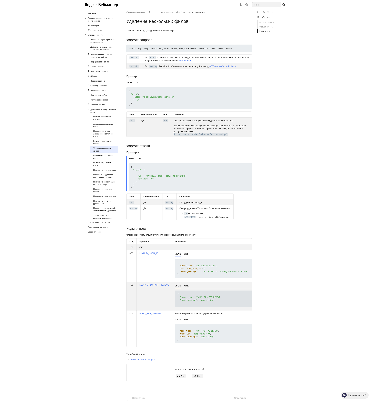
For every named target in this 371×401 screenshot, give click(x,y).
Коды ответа (264, 31)
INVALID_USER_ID (148, 253)
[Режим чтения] (258, 12)
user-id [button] (134, 57)
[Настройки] (240, 4)
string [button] (153, 66)
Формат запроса (266, 22)
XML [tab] (137, 82)
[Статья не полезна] (268, 12)
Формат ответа (265, 26)
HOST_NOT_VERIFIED (150, 313)
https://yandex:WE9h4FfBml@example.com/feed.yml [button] (201, 134)
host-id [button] (134, 66)
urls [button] (132, 120)
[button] (243, 48)
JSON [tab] (129, 82)
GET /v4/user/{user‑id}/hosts (222, 66)
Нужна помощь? (357, 395)
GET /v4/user (185, 60)
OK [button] (186, 213)
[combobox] (266, 4)
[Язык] (246, 4)
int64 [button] (153, 57)
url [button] (165, 120)
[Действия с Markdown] (273, 12)
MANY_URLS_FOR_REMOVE (154, 284)
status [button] (133, 208)
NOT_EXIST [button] (190, 217)
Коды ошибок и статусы (143, 359)
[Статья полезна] (264, 12)
